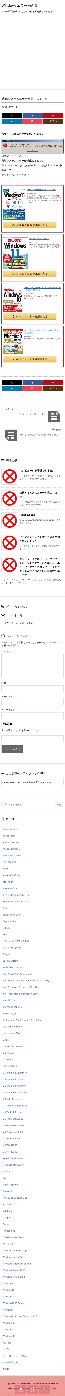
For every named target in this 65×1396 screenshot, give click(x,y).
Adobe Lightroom (11, 848)
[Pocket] (32, 121)
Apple (6, 868)
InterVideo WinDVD (12, 1006)
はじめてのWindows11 (39, 238)
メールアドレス (9, 696)
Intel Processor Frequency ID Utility (21, 987)
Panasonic (8, 1191)
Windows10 (8, 1283)
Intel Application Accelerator (17, 974)
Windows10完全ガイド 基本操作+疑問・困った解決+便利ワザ (42, 288)
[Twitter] (12, 115)
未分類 (6, 1369)
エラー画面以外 (10, 1362)
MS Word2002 (10, 1151)
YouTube (7, 1342)
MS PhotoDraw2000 (13, 1118)
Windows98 (9, 1329)
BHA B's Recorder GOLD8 (16, 901)
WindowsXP (9, 1336)
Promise (7, 1204)
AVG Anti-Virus (10, 888)
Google (6, 954)
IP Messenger (10, 1013)
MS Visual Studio (11, 1138)
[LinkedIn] (12, 121)
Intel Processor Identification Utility (20, 993)
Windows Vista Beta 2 (14, 1276)
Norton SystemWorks (13, 1165)
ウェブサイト (8, 710)
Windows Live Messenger (16, 1250)
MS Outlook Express (13, 1112)
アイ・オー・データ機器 (15, 1355)
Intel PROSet (9, 1000)
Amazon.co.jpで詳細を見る (31, 224)
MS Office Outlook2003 (15, 1105)
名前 (3, 683)
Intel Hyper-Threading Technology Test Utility (26, 980)
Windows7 (8, 1309)
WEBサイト (8, 1244)
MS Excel (7, 1059)
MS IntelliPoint (10, 1066)
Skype (6, 1224)
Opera (6, 1178)
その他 (6, 1349)
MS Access (8, 1053)
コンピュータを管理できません (37, 470)
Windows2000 (10, 1296)
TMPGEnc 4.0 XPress (13, 1237)
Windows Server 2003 (14, 1270)
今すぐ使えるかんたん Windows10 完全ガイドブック (42, 331)
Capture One (9, 921)
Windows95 (9, 1323)
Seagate (7, 1217)
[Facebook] (33, 115)
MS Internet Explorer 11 (15, 1079)
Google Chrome (10, 960)
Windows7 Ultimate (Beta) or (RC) (20, 1316)
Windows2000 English (14, 1303)
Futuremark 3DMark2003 (16, 941)
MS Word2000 (10, 1145)
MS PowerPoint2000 (13, 1125)
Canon (6, 908)
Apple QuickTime (11, 875)
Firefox (6, 934)
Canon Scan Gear (12, 914)
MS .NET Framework (13, 1046)
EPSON (6, 927)
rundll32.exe (27, 514)
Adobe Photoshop (12, 855)
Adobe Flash (9, 835)
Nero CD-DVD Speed (13, 1158)
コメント (5, 651)
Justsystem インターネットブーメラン (22, 1020)
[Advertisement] (32, 51)
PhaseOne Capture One (15, 1197)
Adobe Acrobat (10, 829)
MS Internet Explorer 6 (14, 1086)
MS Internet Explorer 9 (14, 1092)
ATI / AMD (8, 881)
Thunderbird (9, 1230)
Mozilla (6, 1039)
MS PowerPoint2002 (13, 1132)
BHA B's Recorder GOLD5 (16, 895)
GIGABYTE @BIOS (12, 947)
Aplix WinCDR (10, 862)
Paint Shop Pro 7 (11, 1184)
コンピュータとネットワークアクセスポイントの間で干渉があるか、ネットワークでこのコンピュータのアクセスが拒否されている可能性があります (39, 566)
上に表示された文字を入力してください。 (22, 730)
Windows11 (8, 1290)
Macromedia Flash (12, 1033)
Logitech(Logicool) (12, 1026)
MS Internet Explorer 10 (15, 1072)
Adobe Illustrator (11, 842)
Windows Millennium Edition (17, 1263)
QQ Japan (8, 1211)
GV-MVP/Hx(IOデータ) (14, 967)
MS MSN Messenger (13, 1099)
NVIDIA (6, 1171)
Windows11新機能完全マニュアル (41, 189)
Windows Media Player (14, 1257)
